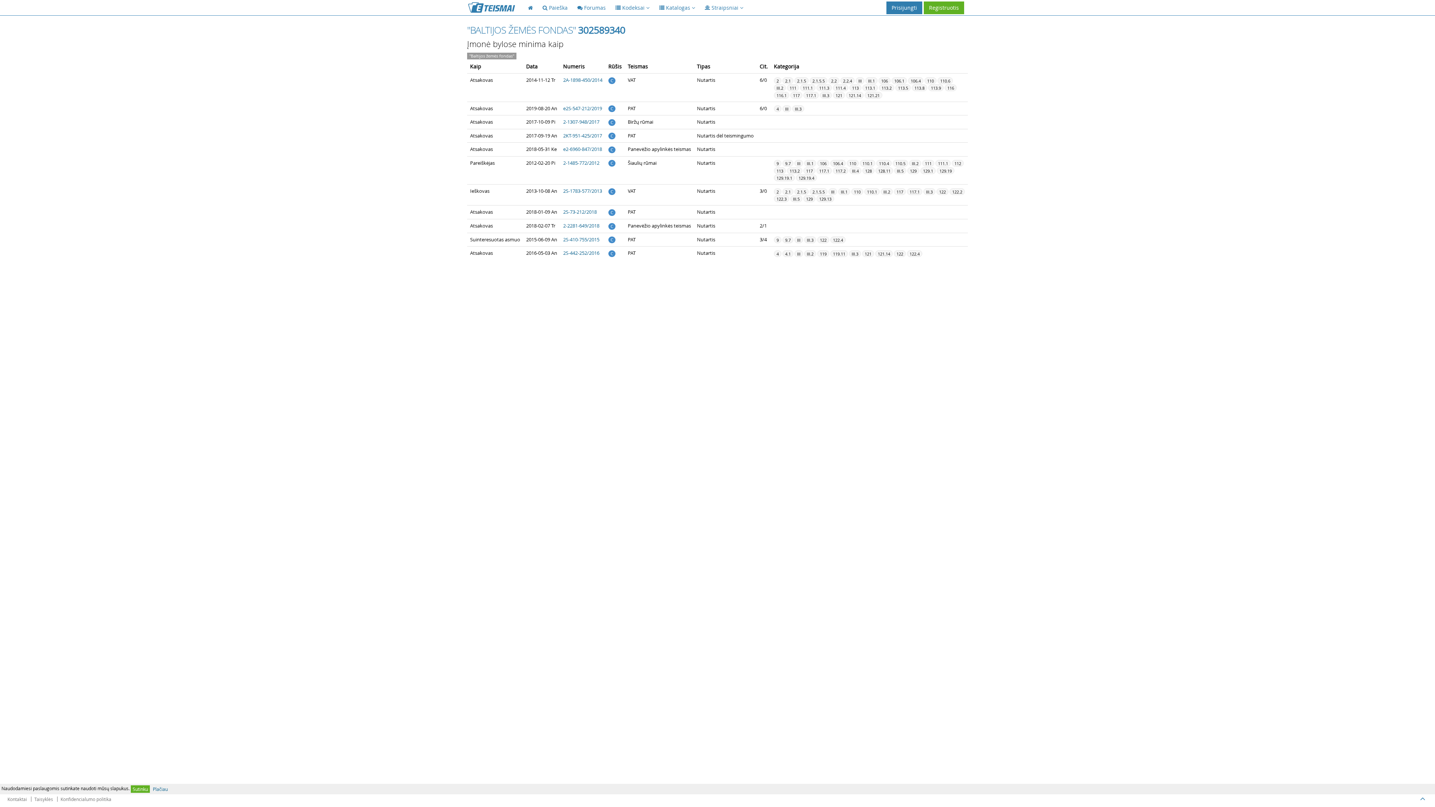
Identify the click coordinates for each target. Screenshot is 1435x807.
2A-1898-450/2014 (582, 80)
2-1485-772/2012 (581, 163)
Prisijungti (904, 7)
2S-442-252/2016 (581, 253)
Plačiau (160, 789)
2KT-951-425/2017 (582, 135)
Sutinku (140, 789)
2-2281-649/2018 (581, 225)
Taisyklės (43, 799)
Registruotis (944, 7)
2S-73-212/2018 (580, 211)
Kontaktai (17, 799)
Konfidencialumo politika (86, 799)
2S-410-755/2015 (581, 239)
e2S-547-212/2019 (582, 108)
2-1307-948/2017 (581, 121)
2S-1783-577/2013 (582, 191)
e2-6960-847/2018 (582, 149)
